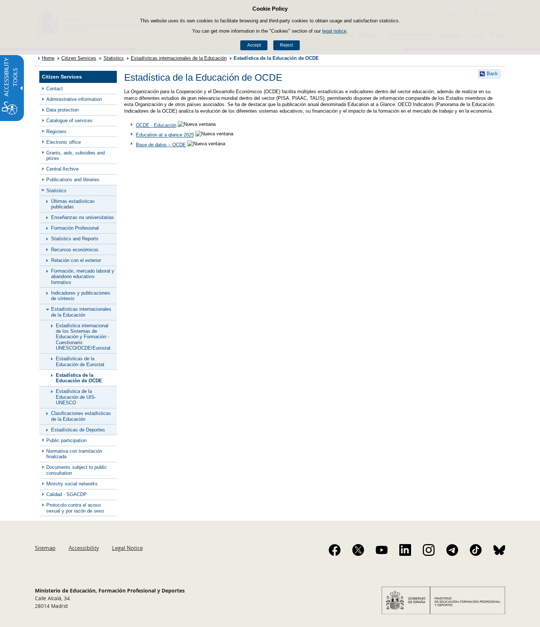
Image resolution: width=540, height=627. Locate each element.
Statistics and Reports (74, 238)
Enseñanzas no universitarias (82, 217)
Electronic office (63, 142)
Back (492, 73)
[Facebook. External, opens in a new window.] (335, 550)
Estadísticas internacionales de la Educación (179, 58)
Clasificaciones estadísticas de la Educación (81, 416)
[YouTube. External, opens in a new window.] (382, 550)
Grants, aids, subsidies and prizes (75, 155)
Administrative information (74, 99)
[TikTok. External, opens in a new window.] (476, 550)
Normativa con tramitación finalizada (74, 453)
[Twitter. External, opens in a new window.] (358, 550)
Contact (54, 88)
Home (48, 58)
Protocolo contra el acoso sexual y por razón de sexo (75, 507)
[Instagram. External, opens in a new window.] (429, 550)
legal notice (334, 31)
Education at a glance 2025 (165, 135)
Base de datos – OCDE (161, 144)
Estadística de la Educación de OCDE (79, 377)
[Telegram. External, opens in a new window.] (452, 550)
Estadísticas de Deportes (78, 430)
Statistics (114, 58)
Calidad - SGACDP (66, 494)
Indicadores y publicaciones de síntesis (80, 295)
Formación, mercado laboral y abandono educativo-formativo (82, 276)
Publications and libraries (73, 179)
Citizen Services (78, 58)
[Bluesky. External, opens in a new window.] (499, 550)
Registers (56, 131)
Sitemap (45, 547)
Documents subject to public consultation (76, 469)
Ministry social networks (72, 483)
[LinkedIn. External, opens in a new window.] (405, 550)
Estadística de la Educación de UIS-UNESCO (76, 397)
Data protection (62, 110)
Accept (254, 45)
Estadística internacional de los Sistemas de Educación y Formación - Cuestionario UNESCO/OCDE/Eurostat (83, 337)
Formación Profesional (75, 228)
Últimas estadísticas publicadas (73, 203)
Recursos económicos (74, 249)
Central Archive (62, 169)
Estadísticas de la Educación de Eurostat (80, 361)
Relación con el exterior (76, 260)
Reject (286, 45)
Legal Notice (127, 547)
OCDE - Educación (156, 125)
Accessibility (84, 547)
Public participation (66, 440)
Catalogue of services (69, 120)
